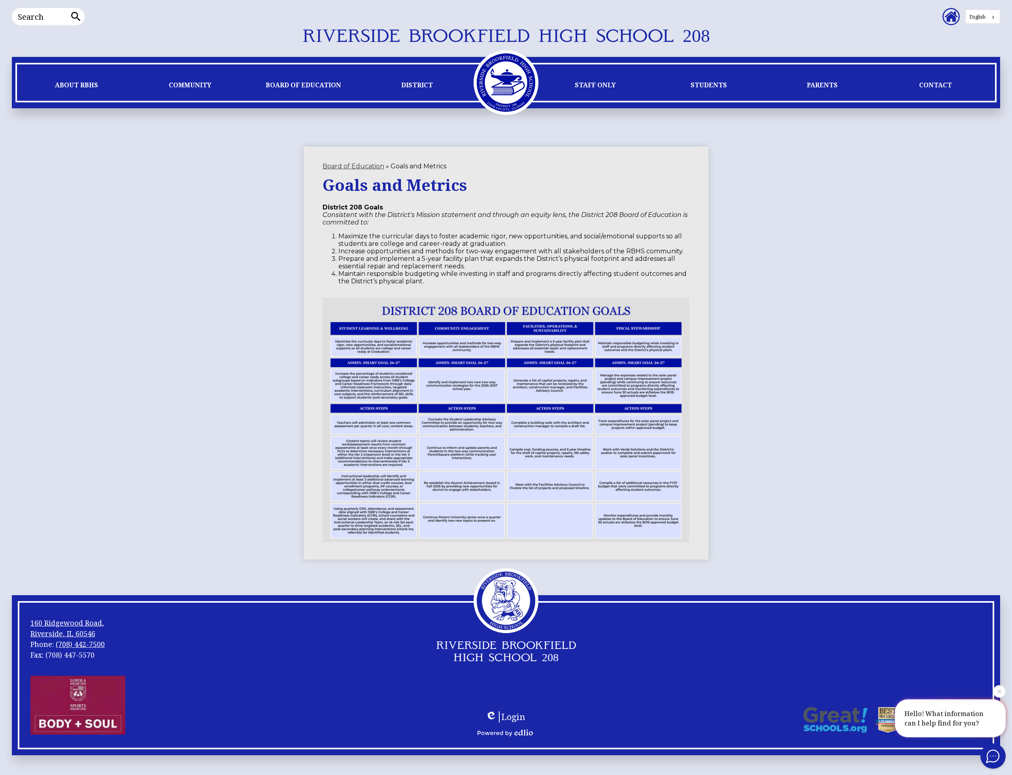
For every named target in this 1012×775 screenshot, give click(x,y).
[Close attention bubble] (999, 692)
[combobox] (982, 16)
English (977, 17)
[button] (76, 87)
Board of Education (353, 166)
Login (513, 716)
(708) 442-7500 (80, 644)
